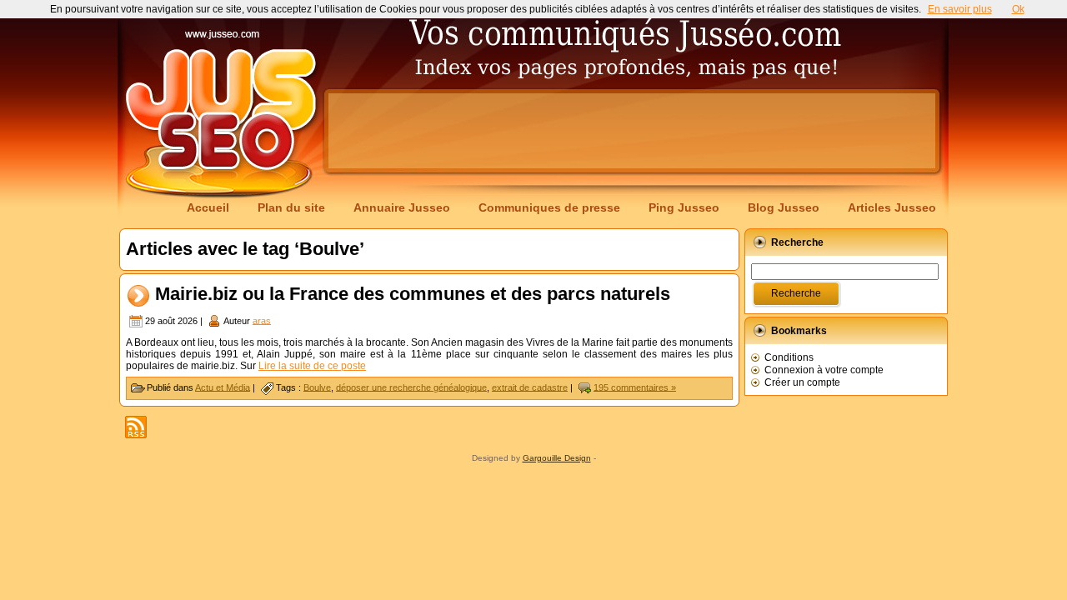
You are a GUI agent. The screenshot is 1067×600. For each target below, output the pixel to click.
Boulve (317, 387)
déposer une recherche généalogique (411, 387)
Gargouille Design (557, 457)
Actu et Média (222, 387)
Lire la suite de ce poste (312, 366)
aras (262, 320)
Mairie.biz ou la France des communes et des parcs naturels (412, 293)
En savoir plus (960, 9)
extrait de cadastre (530, 387)
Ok (1018, 9)
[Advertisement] (631, 130)
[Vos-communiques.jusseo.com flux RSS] (136, 427)
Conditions (789, 357)
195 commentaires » (635, 387)
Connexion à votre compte (824, 370)
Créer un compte (802, 382)
